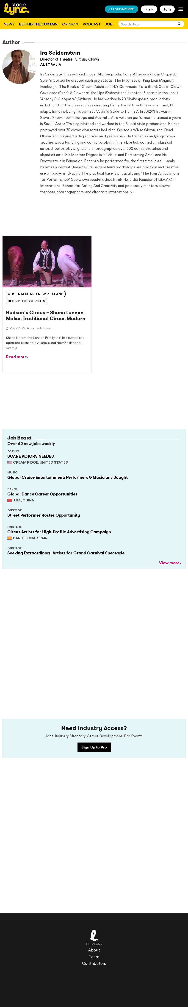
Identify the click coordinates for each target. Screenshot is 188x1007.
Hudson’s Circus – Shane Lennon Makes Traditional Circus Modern (45, 315)
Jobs (110, 24)
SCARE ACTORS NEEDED (30, 456)
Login (149, 9)
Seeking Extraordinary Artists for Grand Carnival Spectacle (65, 553)
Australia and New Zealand (36, 294)
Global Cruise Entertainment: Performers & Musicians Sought (67, 477)
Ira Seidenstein (60, 53)
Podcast (92, 24)
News (9, 24)
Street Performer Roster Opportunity (43, 515)
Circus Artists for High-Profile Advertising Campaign (59, 532)
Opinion (70, 24)
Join (167, 9)
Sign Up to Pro (94, 747)
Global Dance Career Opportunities (42, 494)
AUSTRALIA (50, 65)
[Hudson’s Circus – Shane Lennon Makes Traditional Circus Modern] (47, 261)
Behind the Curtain (38, 24)
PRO (121, 9)
